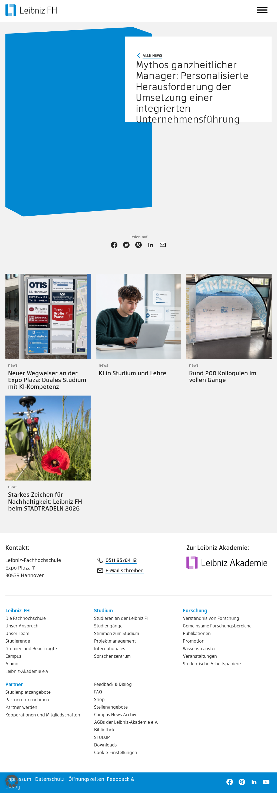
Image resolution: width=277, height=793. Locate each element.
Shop (99, 699)
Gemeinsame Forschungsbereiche (217, 626)
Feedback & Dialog (113, 684)
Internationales (109, 648)
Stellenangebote (111, 707)
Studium (103, 610)
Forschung (195, 610)
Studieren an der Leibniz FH (122, 618)
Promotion (194, 641)
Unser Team (17, 633)
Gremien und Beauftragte (31, 648)
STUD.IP (102, 737)
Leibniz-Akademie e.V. (27, 671)
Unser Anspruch (21, 626)
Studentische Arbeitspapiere (212, 663)
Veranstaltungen (200, 656)
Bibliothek (104, 729)
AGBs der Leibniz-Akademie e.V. (126, 722)
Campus (13, 656)
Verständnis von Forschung (211, 618)
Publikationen (197, 633)
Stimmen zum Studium (116, 633)
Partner (14, 684)
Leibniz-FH (17, 610)
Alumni (12, 663)
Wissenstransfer (199, 648)
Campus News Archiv (115, 714)
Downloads (105, 745)
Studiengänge (108, 626)
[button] (12, 781)
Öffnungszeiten (86, 778)
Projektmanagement (115, 641)
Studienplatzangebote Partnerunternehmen (28, 696)
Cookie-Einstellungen (115, 752)
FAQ (98, 692)
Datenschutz (49, 778)
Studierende (17, 641)
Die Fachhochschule (25, 618)
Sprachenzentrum (112, 656)
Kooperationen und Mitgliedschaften (42, 715)
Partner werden (21, 707)
